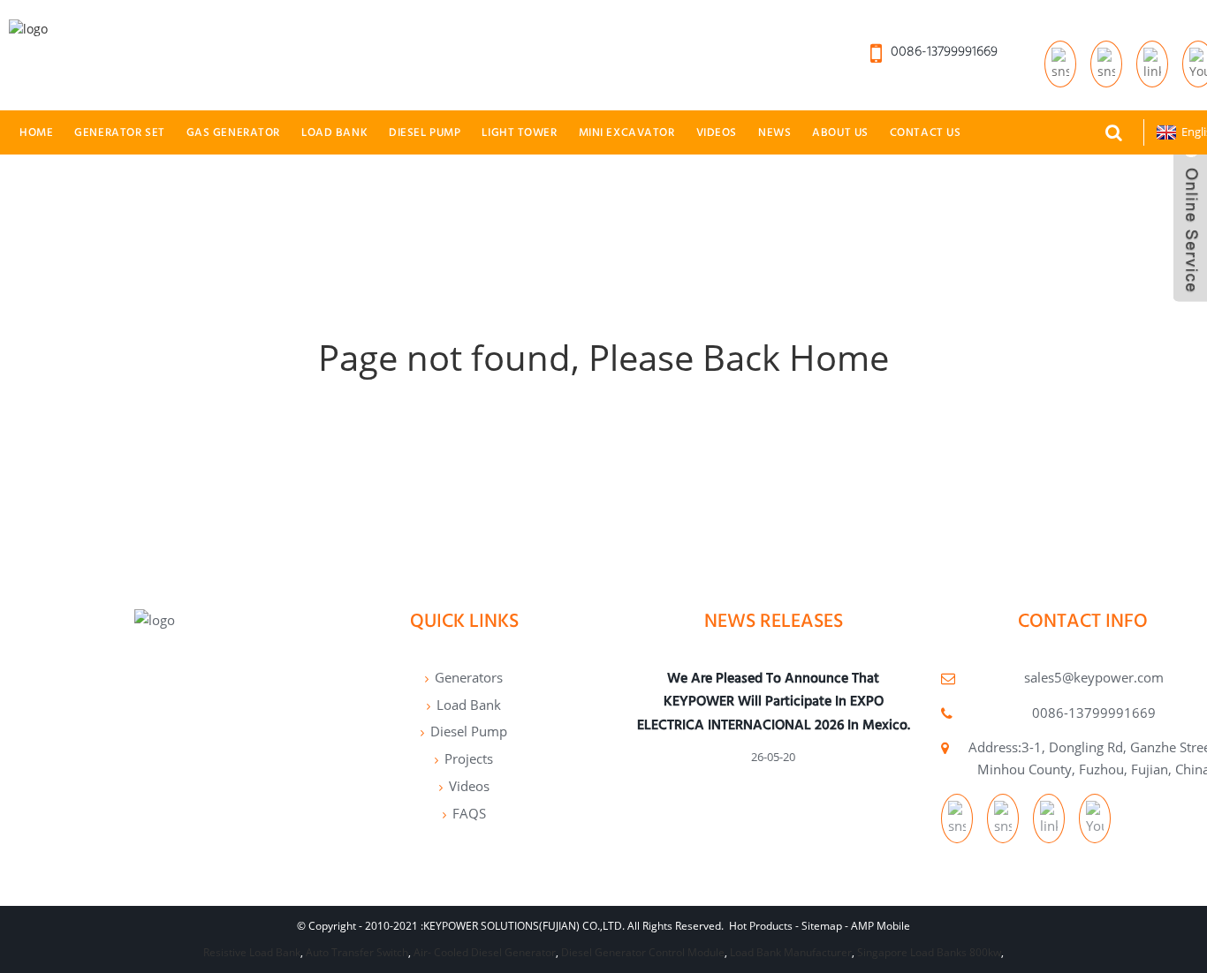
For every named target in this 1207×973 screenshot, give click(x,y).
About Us (840, 132)
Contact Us (925, 132)
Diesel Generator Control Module (643, 952)
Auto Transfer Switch (357, 952)
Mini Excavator (627, 132)
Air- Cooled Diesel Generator (485, 952)
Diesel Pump (424, 132)
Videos (716, 132)
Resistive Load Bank (251, 952)
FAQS (469, 813)
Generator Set (119, 132)
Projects (468, 758)
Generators (469, 677)
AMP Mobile (880, 925)
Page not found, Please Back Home (603, 357)
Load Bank (334, 132)
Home (36, 132)
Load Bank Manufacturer (791, 952)
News (774, 132)
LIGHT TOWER (519, 132)
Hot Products (761, 925)
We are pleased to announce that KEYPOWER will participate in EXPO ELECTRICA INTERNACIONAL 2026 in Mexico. (773, 701)
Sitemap (821, 925)
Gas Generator (233, 132)
